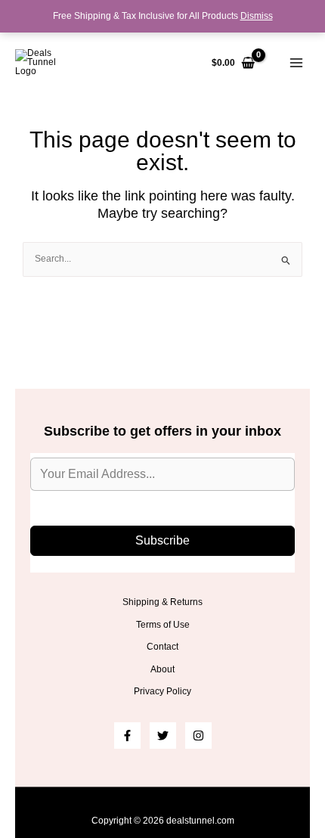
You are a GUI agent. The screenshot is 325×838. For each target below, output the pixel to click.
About (162, 669)
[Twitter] (163, 735)
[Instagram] (198, 735)
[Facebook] (127, 735)
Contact (162, 646)
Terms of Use (163, 624)
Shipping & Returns (162, 602)
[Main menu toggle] (296, 63)
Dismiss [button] (256, 16)
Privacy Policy (162, 691)
